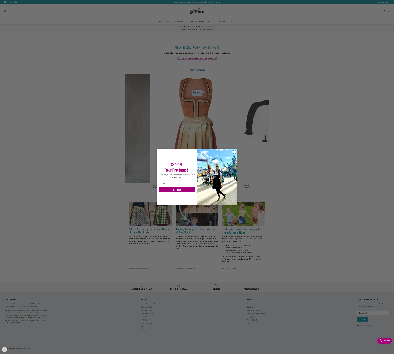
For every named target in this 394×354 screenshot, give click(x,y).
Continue (177, 189)
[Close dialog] (234, 152)
